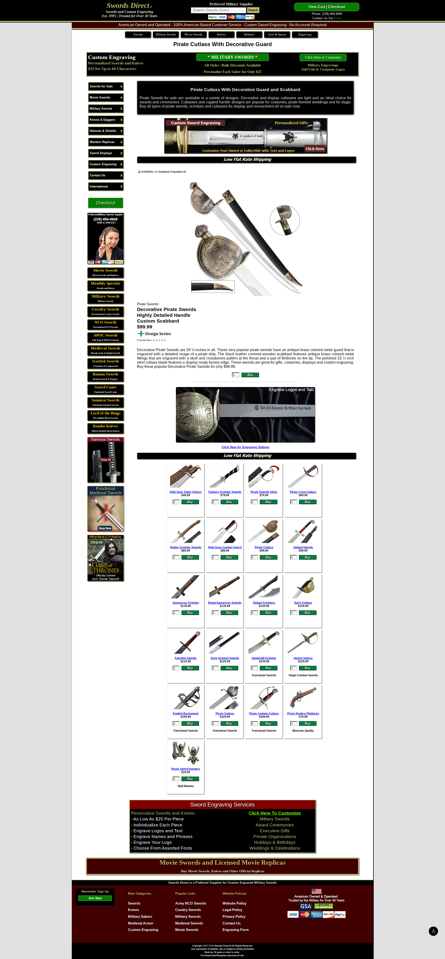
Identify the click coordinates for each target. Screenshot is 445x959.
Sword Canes (105, 387)
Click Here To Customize (275, 813)
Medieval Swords (105, 348)
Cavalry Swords (105, 309)
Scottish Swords (105, 361)
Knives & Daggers (102, 119)
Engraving (305, 34)
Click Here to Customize (323, 57)
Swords (138, 34)
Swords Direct (128, 5)
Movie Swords (193, 34)
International (99, 186)
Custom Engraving (112, 57)
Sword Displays (101, 153)
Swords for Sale (101, 86)
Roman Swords (105, 374)
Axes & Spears (277, 34)
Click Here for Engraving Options (245, 447)
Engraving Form (235, 930)
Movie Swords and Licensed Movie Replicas (222, 862)
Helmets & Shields (103, 131)
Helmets (249, 34)
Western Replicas (102, 142)
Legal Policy (232, 910)
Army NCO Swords (190, 903)
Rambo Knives (105, 426)
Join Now (95, 898)
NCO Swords (106, 322)
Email (337, 18)
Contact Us (97, 175)
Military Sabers (140, 916)
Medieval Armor (140, 923)
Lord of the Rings (106, 413)
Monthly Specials (105, 283)
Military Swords (166, 34)
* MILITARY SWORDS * (232, 57)
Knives (221, 34)
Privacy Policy (233, 916)
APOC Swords (105, 335)
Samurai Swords (106, 400)
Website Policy (234, 903)
